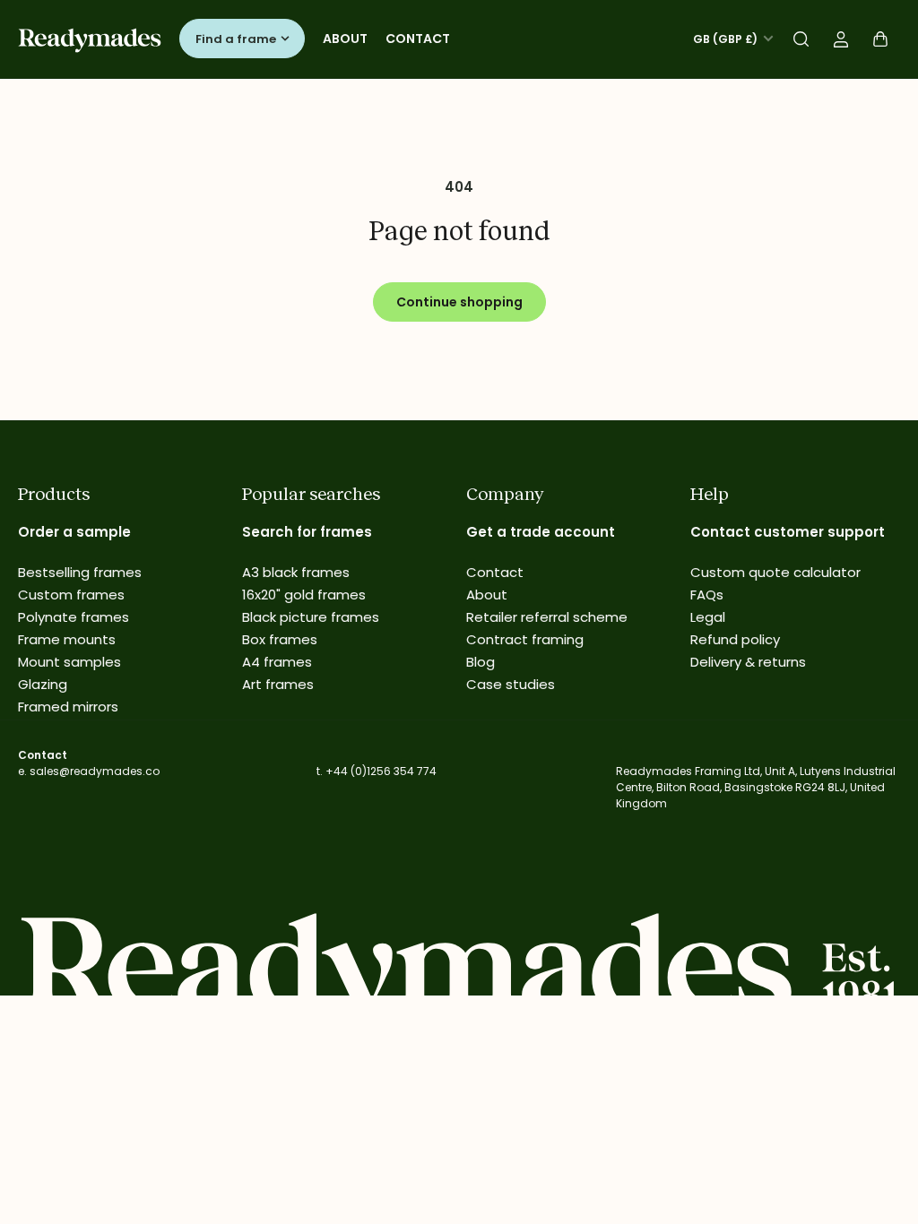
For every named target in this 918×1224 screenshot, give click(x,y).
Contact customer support (787, 531)
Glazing (42, 684)
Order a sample (74, 531)
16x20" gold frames (304, 594)
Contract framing (525, 639)
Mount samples (69, 661)
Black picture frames (310, 617)
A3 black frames (296, 572)
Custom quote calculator (775, 572)
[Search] (801, 39)
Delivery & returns (748, 661)
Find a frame (235, 38)
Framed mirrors (68, 706)
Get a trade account (540, 531)
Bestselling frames (80, 572)
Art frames (278, 684)
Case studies (510, 684)
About (345, 38)
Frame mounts (67, 639)
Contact (417, 38)
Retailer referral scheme (547, 617)
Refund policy (735, 639)
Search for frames (307, 531)
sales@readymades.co (95, 771)
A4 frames (277, 661)
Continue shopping (459, 302)
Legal (707, 617)
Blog (480, 661)
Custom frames (71, 594)
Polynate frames (73, 617)
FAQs (706, 594)
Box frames (279, 639)
